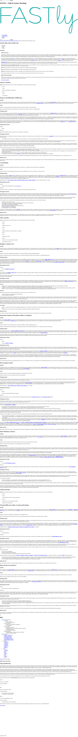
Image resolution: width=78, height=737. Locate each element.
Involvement (6, 645)
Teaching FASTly (4, 62)
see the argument (26, 368)
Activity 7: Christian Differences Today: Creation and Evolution (44, 424)
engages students (7, 319)
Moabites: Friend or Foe (11, 272)
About (3, 37)
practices (32, 60)
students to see (13, 320)
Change (5, 649)
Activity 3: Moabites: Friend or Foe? (12, 422)
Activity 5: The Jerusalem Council (40, 555)
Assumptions (6, 641)
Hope (5, 652)
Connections (6, 643)
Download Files (6, 79)
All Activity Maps (3, 40)
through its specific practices (59, 262)
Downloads (5, 634)
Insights (3, 36)
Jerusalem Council (35, 396)
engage (63, 59)
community (43, 419)
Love (5, 654)
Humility (5, 653)
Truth (5, 657)
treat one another (53, 210)
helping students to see (49, 259)
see (12, 58)
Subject (14, 40)
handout (14, 404)
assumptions (51, 136)
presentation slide (8, 404)
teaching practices (72, 121)
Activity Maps (10, 40)
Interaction (6, 644)
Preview (2, 79)
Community (6, 650)
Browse (1, 659)
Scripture (5, 656)
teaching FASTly (39, 261)
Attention (5, 642)
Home (7, 40)
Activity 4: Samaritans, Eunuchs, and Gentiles (24, 555)
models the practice (39, 103)
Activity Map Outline (7, 619)
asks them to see (54, 569)
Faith (4, 648)
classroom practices (32, 455)
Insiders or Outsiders (9, 343)
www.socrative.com (71, 193)
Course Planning (5, 35)
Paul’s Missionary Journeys (10, 463)
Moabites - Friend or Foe (8, 635)
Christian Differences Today (57, 536)
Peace (5, 655)
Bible (17, 40)
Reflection (6, 647)
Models (5, 646)
